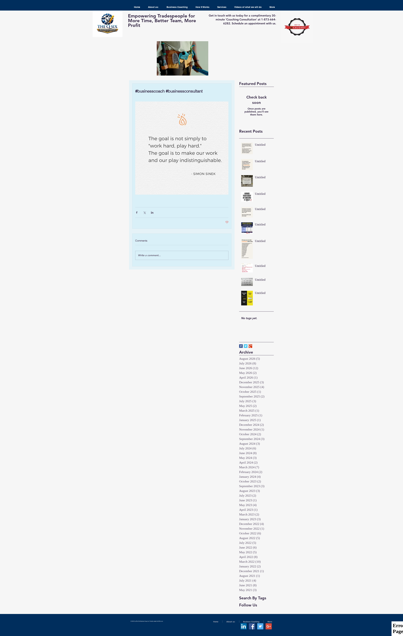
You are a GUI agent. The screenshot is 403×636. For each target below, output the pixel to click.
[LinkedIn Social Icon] (244, 626)
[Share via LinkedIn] (152, 212)
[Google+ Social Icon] (269, 626)
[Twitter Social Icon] (260, 626)
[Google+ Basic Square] (250, 346)
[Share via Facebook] (136, 212)
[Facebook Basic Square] (241, 346)
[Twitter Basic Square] (245, 346)
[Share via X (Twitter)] (144, 212)
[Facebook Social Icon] (252, 626)
